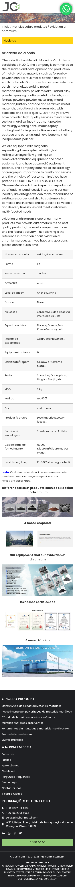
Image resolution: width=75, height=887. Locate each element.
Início (5, 27)
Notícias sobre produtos (29, 27)
